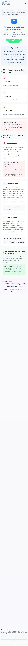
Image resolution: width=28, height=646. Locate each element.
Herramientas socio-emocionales (9, 12)
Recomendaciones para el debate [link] (10, 14)
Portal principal (6, 10)
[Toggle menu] (25, 3)
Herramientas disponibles (17, 10)
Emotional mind (21, 12)
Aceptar (14, 637)
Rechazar (14, 640)
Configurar (14, 643)
